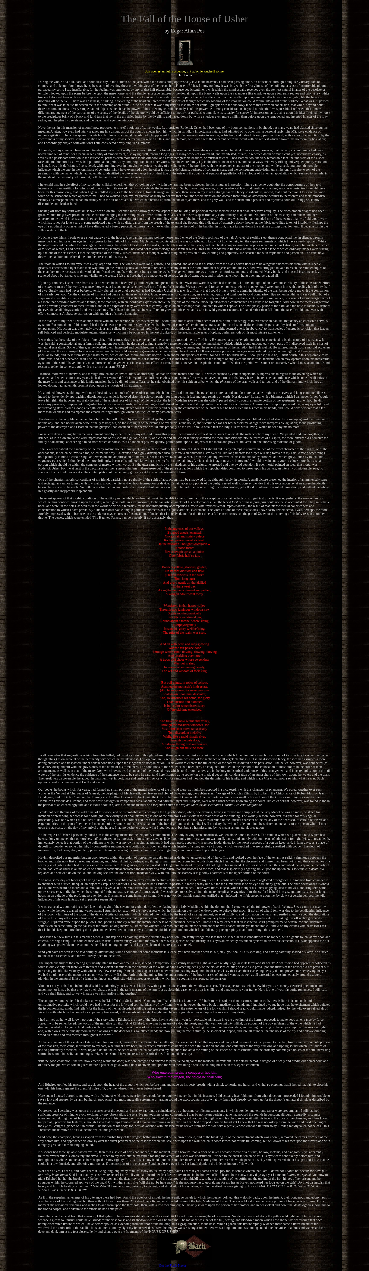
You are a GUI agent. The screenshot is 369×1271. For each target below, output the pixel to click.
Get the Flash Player (172, 1265)
